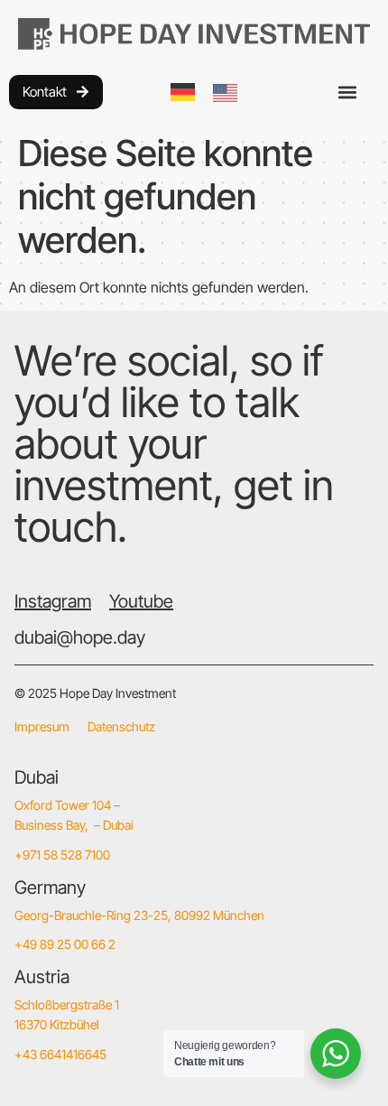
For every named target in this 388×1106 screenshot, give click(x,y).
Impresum (41, 726)
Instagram (52, 601)
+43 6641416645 (60, 1054)
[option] (229, 93)
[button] (348, 92)
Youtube (141, 601)
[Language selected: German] (213, 91)
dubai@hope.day (79, 637)
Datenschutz (121, 726)
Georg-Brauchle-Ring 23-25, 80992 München (139, 915)
